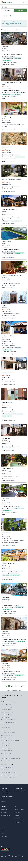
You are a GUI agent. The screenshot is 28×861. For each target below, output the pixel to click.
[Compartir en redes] (23, 2)
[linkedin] (23, 856)
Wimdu (3, 833)
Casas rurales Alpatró (6, 709)
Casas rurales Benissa (6, 755)
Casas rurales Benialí (6, 717)
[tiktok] (12, 856)
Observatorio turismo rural (6, 797)
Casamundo (4, 836)
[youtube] (16, 856)
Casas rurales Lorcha (6, 725)
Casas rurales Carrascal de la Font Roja (10, 775)
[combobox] (14, 7)
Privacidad (17, 812)
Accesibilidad (18, 818)
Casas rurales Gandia (6, 704)
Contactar (4, 801)
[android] (14, 849)
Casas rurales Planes (6, 753)
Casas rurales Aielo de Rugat (8, 732)
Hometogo (4, 831)
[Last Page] (24, 686)
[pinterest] (19, 856)
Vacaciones (4, 812)
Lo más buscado (5, 815)
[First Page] (4, 686)
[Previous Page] (6, 686)
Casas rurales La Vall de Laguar (8, 722)
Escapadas (4, 809)
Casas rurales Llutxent (6, 735)
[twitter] (9, 856)
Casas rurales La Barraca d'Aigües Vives (10, 758)
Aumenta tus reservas (20, 791)
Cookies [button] (17, 815)
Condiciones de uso (20, 809)
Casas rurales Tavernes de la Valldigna (10, 740)
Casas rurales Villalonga (6, 707)
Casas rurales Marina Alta (7, 767)
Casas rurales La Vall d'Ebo (7, 712)
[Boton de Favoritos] (24, 34)
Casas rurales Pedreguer (7, 730)
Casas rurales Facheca (6, 750)
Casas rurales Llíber (5, 745)
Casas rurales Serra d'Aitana (7, 770)
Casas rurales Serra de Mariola (8, 772)
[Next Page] (22, 686)
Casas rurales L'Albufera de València (9, 777)
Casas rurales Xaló (5, 743)
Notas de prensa (5, 794)
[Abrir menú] (26, 2)
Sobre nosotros (5, 791)
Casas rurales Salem (6, 748)
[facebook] (2, 856)
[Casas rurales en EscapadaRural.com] (6, 2)
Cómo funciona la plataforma (19, 821)
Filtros (8, 10)
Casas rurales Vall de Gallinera (8, 719)
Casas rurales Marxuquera (7, 714)
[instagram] (5, 856)
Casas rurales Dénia (5, 737)
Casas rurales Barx (5, 727)
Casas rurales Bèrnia (6, 760)
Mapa (21, 10)
